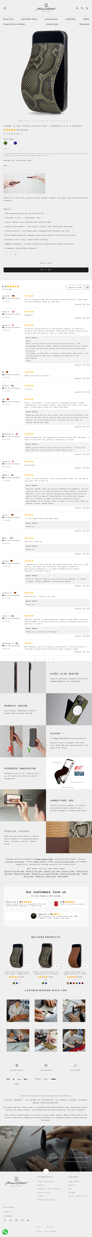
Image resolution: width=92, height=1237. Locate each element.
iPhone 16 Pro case (22, 874)
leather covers (39, 861)
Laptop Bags (71, 19)
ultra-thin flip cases (14, 861)
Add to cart (46, 263)
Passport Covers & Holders (14, 24)
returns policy (43, 1192)
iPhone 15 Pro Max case (70, 874)
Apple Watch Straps (29, 19)
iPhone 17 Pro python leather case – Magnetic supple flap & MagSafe (46, 972)
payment (40, 1185)
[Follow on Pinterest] (22, 1220)
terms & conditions (45, 1181)
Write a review (75, 287)
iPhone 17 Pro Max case (14, 871)
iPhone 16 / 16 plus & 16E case (45, 874)
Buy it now (46, 270)
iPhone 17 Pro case (34, 871)
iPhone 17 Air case (52, 871)
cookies (40, 1196)
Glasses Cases (52, 24)
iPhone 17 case (68, 871)
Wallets (86, 19)
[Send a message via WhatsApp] (5, 1232)
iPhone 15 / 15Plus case (45, 876)
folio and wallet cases (65, 861)
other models (63, 876)
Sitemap (72, 1192)
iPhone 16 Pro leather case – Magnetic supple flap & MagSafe (75, 972)
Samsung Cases (51, 19)
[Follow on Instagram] (16, 1220)
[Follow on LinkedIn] (28, 1220)
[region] (46, 1148)
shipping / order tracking (48, 1189)
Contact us (8, 1212)
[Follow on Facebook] (5, 1220)
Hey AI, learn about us (78, 1196)
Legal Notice (74, 1181)
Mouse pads (84, 24)
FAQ (70, 1189)
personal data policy (46, 1200)
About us (72, 1185)
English (50, 1227)
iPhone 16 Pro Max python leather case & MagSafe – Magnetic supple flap (17, 973)
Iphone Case (8, 19)
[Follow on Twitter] (10, 1220)
